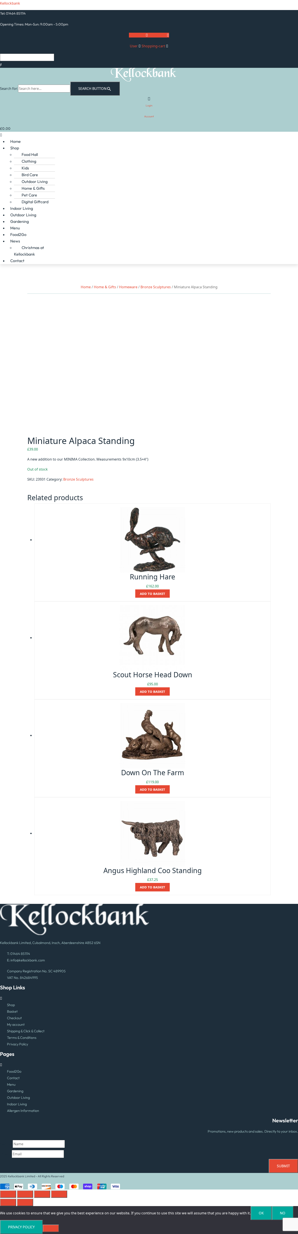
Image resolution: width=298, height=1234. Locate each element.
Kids (25, 168)
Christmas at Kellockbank (29, 251)
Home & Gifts (33, 188)
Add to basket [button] (152, 593)
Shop (14, 147)
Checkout (14, 1018)
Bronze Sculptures (155, 287)
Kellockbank (10, 3)
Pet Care (29, 195)
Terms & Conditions (21, 1037)
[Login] (149, 99)
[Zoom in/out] (8, 1194)
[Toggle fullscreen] (25, 1194)
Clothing (29, 161)
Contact (17, 260)
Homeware (128, 287)
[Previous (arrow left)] (8, 1202)
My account (16, 1024)
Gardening (19, 221)
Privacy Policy (17, 1044)
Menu (15, 227)
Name (6, 1144)
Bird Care (30, 174)
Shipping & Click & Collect (26, 1031)
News (15, 241)
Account (149, 116)
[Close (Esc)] (59, 1194)
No (282, 1213)
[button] (149, 135)
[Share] (42, 1194)
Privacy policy (21, 1227)
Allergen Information (23, 1110)
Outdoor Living (35, 181)
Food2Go (18, 234)
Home (15, 141)
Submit (283, 1166)
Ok (261, 1213)
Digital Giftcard (35, 201)
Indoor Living (21, 208)
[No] (51, 1228)
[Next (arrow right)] (25, 1202)
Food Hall (30, 154)
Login (149, 105)
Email (6, 1154)
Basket (12, 1011)
